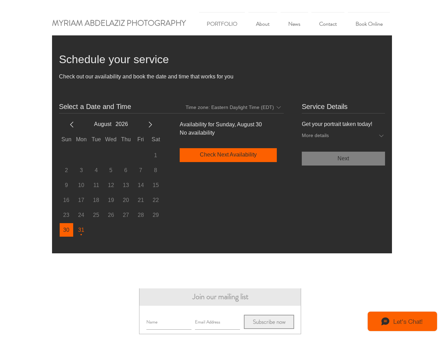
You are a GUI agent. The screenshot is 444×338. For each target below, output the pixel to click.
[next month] (150, 124)
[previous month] (72, 124)
